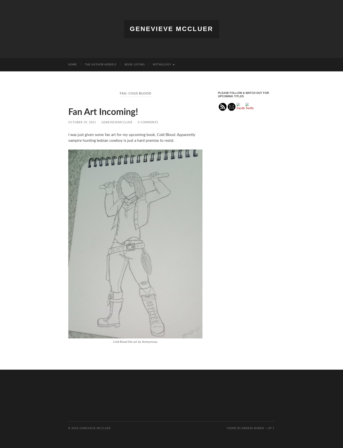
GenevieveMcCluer (116, 122)
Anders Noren (253, 428)
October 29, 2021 (82, 122)
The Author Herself (101, 64)
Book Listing (135, 64)
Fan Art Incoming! (103, 112)
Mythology (162, 64)
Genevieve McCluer (171, 28)
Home (72, 64)
